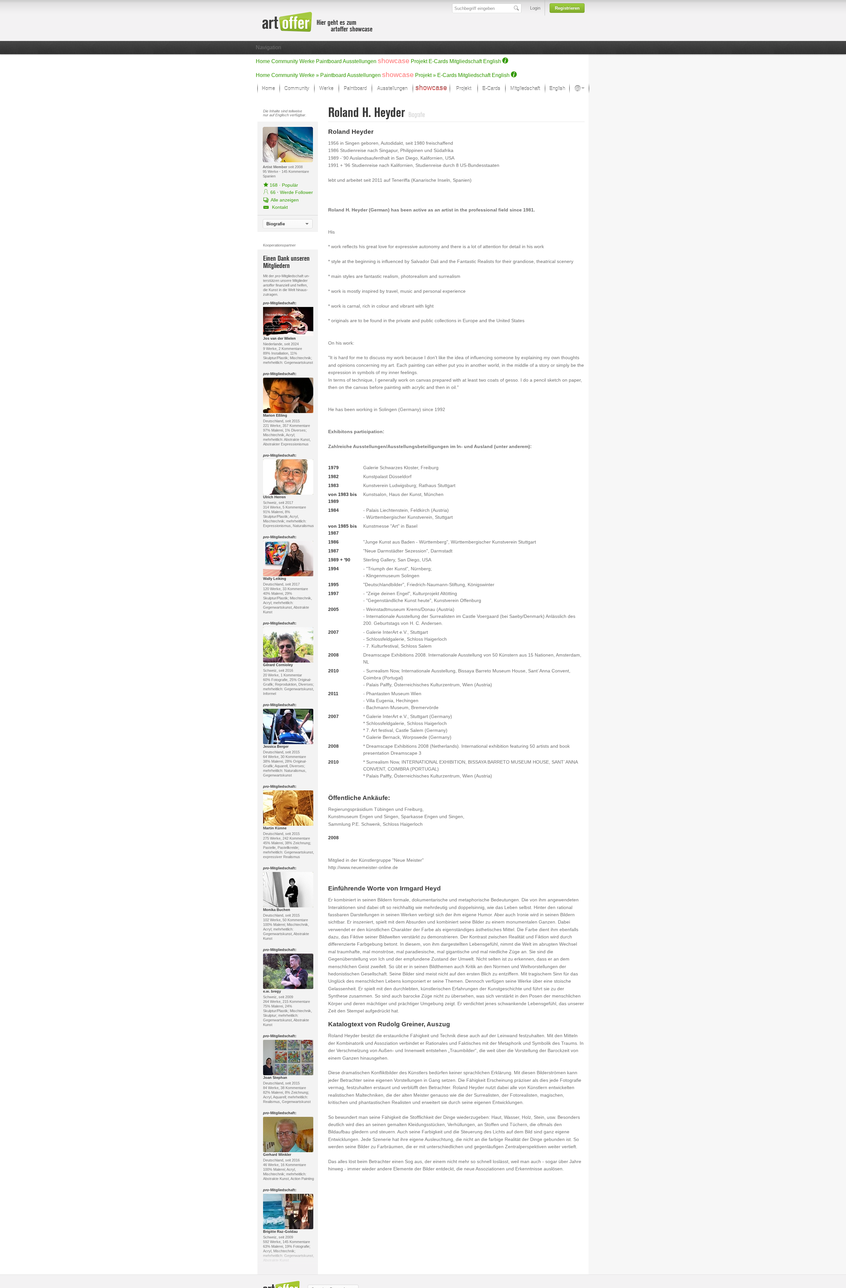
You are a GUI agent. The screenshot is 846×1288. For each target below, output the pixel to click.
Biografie (275, 223)
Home (263, 61)
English (492, 61)
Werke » (309, 75)
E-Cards (438, 61)
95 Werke (271, 171)
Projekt (419, 61)
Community (284, 61)
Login (535, 8)
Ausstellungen (359, 61)
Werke (307, 61)
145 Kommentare (295, 171)
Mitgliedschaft (465, 61)
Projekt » (425, 75)
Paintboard (329, 61)
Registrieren (567, 8)
